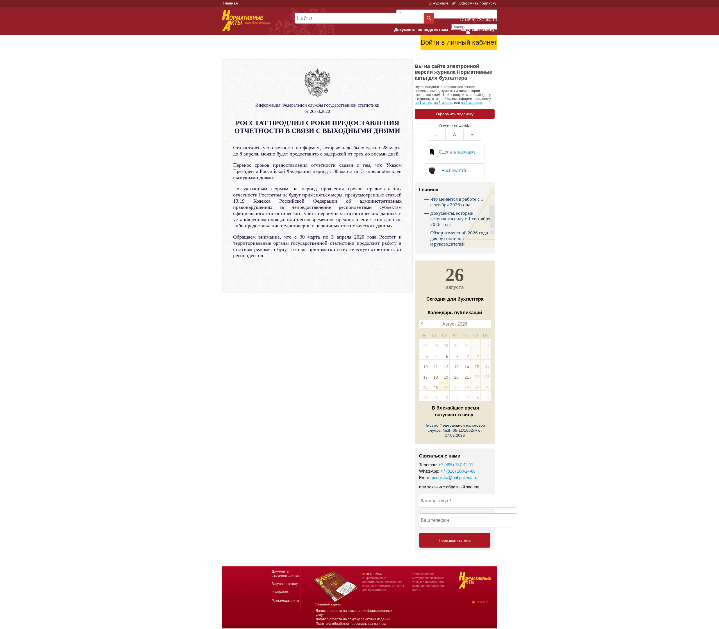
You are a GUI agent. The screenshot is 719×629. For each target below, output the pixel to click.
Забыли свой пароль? (476, 52)
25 (435, 387)
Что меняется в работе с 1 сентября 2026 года (456, 201)
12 (446, 367)
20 (456, 377)
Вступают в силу (478, 29)
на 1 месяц (423, 103)
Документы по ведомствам (426, 29)
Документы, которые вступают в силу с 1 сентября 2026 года (460, 219)
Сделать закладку (457, 152)
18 (435, 377)
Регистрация (484, 56)
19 (446, 377)
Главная (230, 3)
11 (436, 367)
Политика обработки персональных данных (351, 624)
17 (425, 377)
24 (425, 387)
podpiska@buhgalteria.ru (454, 477)
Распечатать (454, 170)
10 (425, 367)
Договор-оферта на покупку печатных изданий (353, 619)
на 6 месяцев (471, 103)
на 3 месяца (443, 103)
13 (456, 367)
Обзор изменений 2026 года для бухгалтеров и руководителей (459, 238)
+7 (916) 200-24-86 (457, 471)
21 (467, 377)
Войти (465, 56)
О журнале (439, 3)
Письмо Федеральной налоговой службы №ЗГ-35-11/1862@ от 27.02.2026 (454, 430)
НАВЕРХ (482, 601)
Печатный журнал (328, 604)
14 (467, 367)
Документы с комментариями (286, 573)
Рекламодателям (285, 601)
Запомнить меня (484, 33)
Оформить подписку (477, 3)
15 (477, 367)
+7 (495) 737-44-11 (455, 464)
